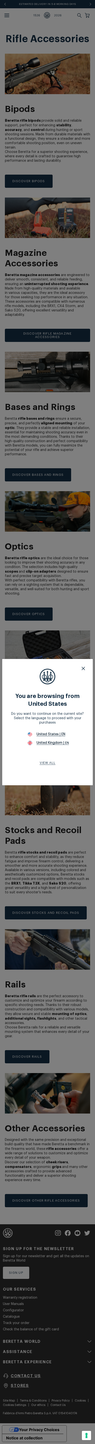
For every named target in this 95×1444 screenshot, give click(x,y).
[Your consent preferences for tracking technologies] (86, 1435)
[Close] (83, 668)
